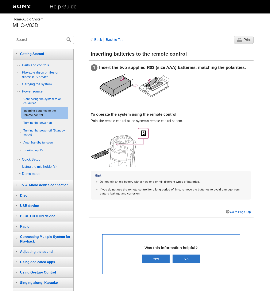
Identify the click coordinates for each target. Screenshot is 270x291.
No (186, 259)
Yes (156, 259)
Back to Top (114, 40)
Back (98, 40)
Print (247, 40)
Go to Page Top (240, 211)
